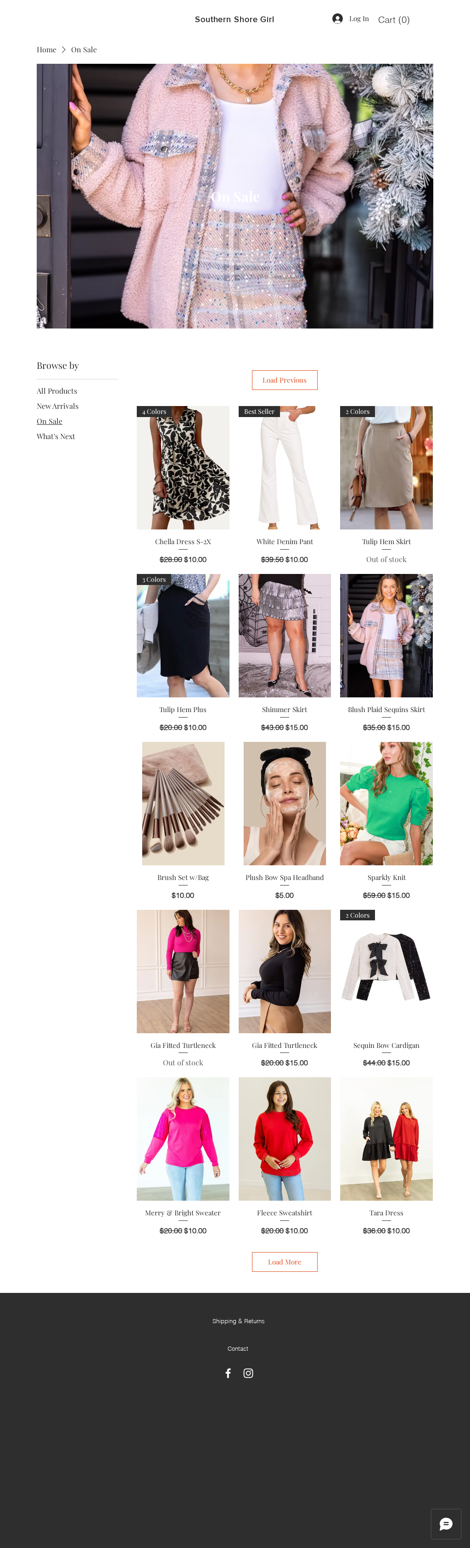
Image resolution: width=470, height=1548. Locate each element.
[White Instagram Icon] (248, 1373)
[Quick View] (285, 635)
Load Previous (285, 379)
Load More (285, 1261)
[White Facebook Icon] (228, 1373)
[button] (394, 20)
